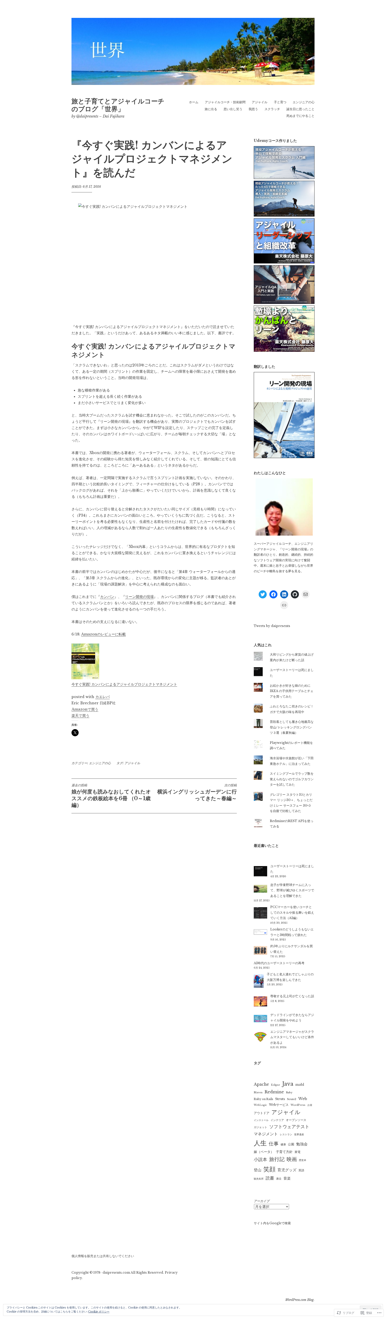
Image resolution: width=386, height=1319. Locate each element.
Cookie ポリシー (98, 1311)
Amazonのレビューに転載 (103, 634)
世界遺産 (299, 1134)
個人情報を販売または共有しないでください (102, 1256)
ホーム (193, 102)
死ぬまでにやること (300, 116)
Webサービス (279, 1105)
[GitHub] (295, 594)
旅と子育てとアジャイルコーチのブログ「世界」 (117, 105)
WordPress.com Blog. (300, 1300)
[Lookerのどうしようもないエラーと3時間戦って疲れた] (260, 932)
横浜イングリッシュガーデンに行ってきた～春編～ (197, 792)
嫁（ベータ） (264, 1152)
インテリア (277, 1120)
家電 (297, 1152)
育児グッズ (286, 1170)
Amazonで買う (84, 709)
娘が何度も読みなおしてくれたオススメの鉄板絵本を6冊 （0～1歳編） (111, 795)
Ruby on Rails (263, 1099)
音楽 (287, 1178)
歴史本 (302, 1160)
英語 (301, 1170)
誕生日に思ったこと (300, 109)
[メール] (306, 594)
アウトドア (261, 1113)
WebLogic (260, 1105)
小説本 (260, 1159)
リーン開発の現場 (139, 596)
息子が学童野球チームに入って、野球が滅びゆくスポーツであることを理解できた (292, 890)
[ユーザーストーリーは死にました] (260, 872)
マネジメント (266, 1133)
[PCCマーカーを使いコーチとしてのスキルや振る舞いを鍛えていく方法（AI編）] (260, 913)
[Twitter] (263, 594)
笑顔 (269, 1169)
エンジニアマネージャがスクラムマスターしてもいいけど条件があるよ (292, 1037)
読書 (270, 1178)
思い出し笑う (233, 109)
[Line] (284, 605)
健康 (283, 1144)
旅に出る (211, 109)
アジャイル (259, 102)
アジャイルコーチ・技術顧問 (225, 102)
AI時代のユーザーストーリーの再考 (279, 963)
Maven (258, 1092)
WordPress (298, 1105)
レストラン (286, 1134)
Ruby (289, 1092)
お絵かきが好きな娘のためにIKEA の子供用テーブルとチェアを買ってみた (291, 691)
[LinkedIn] (284, 594)
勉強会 (302, 1144)
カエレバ (102, 696)
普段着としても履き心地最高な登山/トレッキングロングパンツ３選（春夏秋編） (292, 727)
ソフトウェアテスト (289, 1126)
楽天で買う (80, 715)
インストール (261, 1120)
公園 (291, 1144)
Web (302, 1098)
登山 (257, 1170)
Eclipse (275, 1084)
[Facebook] (273, 594)
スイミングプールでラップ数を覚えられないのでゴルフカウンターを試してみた (292, 779)
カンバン (107, 596)
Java (287, 1084)
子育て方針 (284, 1152)
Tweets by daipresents (272, 626)
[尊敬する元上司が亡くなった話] (260, 1002)
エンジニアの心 (304, 102)
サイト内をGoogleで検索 (272, 1223)
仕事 (274, 1144)
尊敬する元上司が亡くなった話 (292, 996)
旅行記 (277, 1159)
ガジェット (260, 1127)
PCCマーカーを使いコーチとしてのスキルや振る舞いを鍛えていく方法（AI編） (292, 912)
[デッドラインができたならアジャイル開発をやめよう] (260, 1019)
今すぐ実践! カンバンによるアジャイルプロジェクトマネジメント (124, 684)
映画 (292, 1159)
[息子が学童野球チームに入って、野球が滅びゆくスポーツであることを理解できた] (260, 889)
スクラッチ (272, 109)
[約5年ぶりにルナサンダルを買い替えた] (260, 951)
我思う (253, 109)
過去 (278, 1178)
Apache (261, 1084)
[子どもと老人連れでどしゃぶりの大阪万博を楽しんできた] (259, 982)
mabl (299, 1085)
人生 (260, 1143)
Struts (280, 1099)
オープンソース (296, 1120)
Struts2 (291, 1099)
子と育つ (280, 102)
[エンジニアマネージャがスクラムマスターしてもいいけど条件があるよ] (260, 1038)
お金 (309, 1105)
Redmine (274, 1091)
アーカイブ (261, 1201)
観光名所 (259, 1178)
